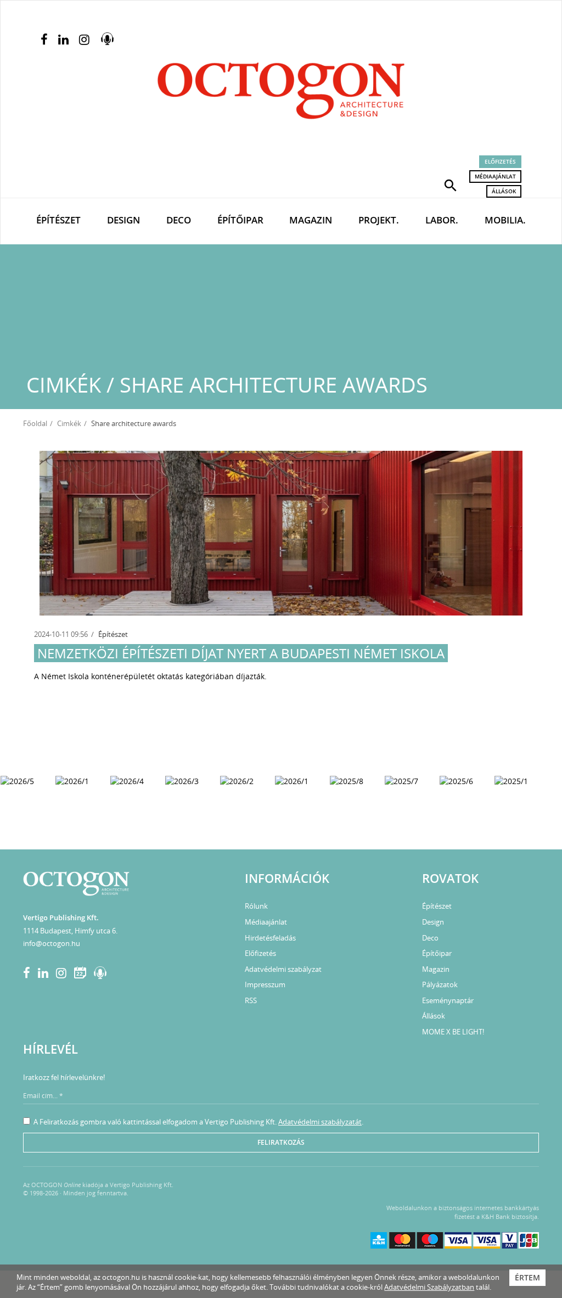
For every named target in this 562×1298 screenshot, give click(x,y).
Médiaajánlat (495, 176)
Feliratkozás (281, 1142)
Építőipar (240, 220)
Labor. (441, 220)
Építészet (58, 220)
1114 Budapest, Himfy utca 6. (70, 931)
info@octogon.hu (51, 943)
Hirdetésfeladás (270, 938)
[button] (450, 184)
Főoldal (35, 423)
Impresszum (265, 984)
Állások (504, 191)
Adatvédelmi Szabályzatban (429, 1287)
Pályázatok (440, 984)
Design (123, 220)
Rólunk (256, 906)
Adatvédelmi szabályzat (283, 969)
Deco (178, 220)
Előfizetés (500, 161)
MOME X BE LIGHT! (453, 1032)
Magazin (310, 220)
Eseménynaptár (448, 1000)
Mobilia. (505, 220)
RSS (251, 1000)
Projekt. (378, 220)
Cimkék (69, 423)
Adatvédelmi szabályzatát (320, 1122)
